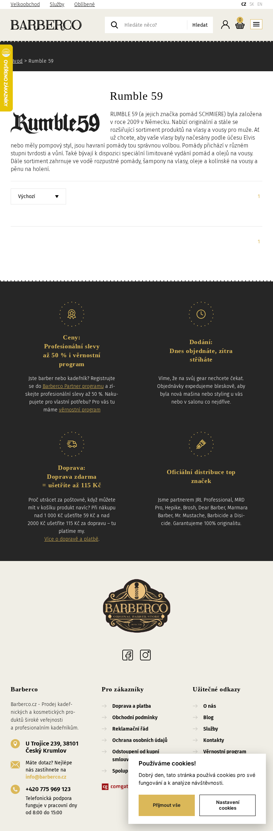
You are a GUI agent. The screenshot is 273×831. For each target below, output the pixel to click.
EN (259, 4)
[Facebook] (127, 655)
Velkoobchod (25, 4)
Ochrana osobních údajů (139, 740)
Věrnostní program (224, 752)
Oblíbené (84, 4)
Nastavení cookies (227, 805)
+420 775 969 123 (48, 789)
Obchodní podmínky (134, 718)
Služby (57, 4)
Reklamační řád (130, 729)
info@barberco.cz (46, 777)
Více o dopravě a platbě (71, 539)
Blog (208, 718)
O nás (209, 706)
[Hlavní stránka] (58, 25)
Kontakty (213, 740)
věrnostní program (80, 410)
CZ (243, 4)
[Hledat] (114, 25)
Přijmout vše (167, 805)
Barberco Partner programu (73, 386)
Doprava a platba (131, 706)
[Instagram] (145, 655)
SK (252, 4)
